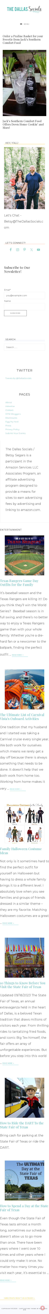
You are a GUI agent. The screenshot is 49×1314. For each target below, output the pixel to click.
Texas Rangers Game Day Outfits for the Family (19, 582)
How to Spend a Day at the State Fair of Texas (24, 1208)
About (8, 402)
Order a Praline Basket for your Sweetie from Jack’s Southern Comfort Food (23, 39)
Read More (17, 655)
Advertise (10, 406)
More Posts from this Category (18, 1298)
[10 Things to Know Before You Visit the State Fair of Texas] (24, 958)
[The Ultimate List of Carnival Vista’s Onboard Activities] (24, 689)
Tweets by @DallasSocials (18, 378)
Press (8, 425)
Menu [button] (26, 24)
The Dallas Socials (24, 8)
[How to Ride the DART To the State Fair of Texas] (24, 1098)
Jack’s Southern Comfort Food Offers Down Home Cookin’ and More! (23, 124)
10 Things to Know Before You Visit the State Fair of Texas (22, 985)
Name (7, 301)
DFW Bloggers (13, 414)
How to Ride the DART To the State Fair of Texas (22, 1125)
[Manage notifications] (42, 1308)
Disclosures (11, 418)
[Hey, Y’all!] (24, 178)
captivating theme (27, 1308)
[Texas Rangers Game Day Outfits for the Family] (24, 555)
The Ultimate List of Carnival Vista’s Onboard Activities (22, 716)
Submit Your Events (15, 433)
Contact (9, 410)
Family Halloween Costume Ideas (21, 851)
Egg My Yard (11, 421)
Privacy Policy (12, 429)
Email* (7, 290)
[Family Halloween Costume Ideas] (24, 824)
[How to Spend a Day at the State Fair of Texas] (24, 1181)
